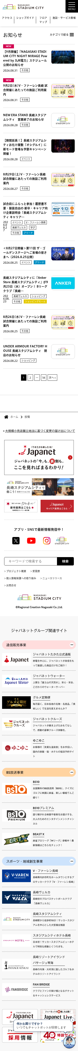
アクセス (7, 18)
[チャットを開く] (69, 1042)
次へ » (52, 377)
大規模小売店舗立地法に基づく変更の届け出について (40, 430)
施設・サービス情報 (64, 18)
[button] (61, 6)
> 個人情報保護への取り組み (20, 578)
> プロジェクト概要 (15, 571)
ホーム (14, 416)
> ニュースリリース (51, 578)
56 (43, 377)
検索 (65, 561)
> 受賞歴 (35, 571)
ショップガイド (25, 18)
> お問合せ (10, 585)
